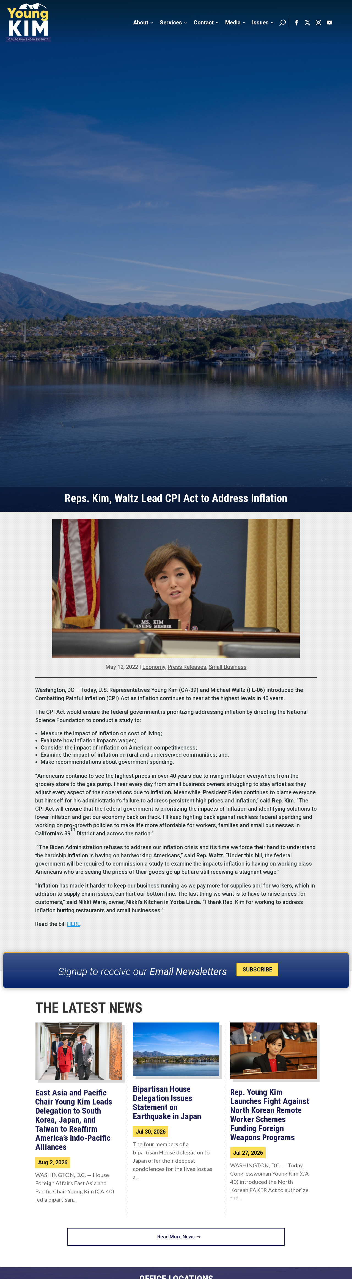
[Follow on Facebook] (296, 22)
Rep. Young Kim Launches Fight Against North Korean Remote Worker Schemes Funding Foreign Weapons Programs (269, 1114)
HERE (73, 924)
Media (233, 22)
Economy (153, 667)
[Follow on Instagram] (318, 22)
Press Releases (187, 667)
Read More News (176, 1236)
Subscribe (257, 969)
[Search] (283, 22)
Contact (204, 22)
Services (171, 22)
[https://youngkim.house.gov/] (29, 22)
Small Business (228, 667)
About (140, 22)
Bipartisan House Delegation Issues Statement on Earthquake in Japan (167, 1102)
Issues (260, 22)
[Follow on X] (307, 22)
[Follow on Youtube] (329, 22)
